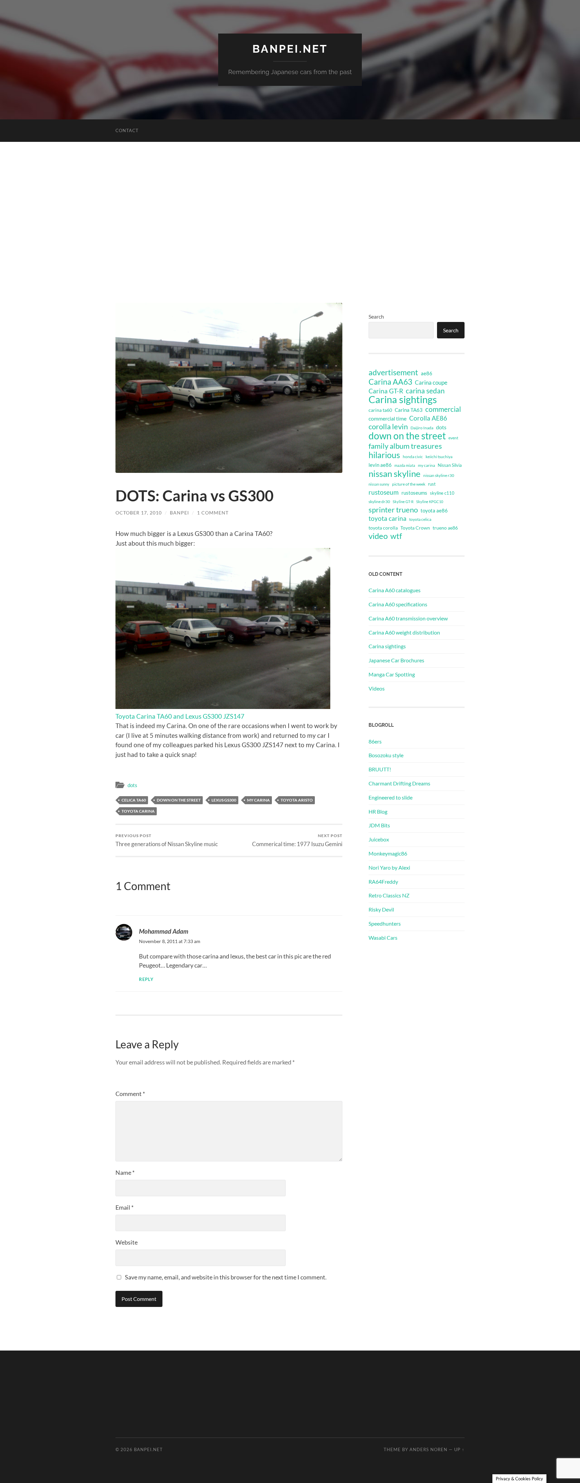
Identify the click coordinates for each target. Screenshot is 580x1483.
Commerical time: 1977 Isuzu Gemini (297, 840)
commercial (443, 409)
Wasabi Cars (383, 937)
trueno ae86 (445, 528)
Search (376, 316)
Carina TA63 (409, 410)
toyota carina (138, 811)
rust (432, 484)
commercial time (387, 419)
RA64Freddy (383, 881)
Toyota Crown (415, 528)
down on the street (179, 800)
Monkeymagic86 (388, 853)
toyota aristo (297, 800)
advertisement (393, 373)
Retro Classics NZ (389, 895)
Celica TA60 (134, 800)
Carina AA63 (390, 382)
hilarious (384, 455)
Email (124, 1207)
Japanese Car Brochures (396, 660)
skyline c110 (442, 493)
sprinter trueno (393, 510)
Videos (377, 688)
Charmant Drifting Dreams (399, 783)
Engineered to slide (391, 797)
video (378, 536)
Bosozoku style (386, 755)
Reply (146, 979)
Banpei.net (290, 49)
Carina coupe (431, 382)
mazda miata (404, 465)
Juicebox (379, 839)
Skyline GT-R (403, 501)
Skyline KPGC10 (429, 501)
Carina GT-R (386, 391)
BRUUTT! (380, 769)
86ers (375, 741)
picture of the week (408, 484)
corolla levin (388, 427)
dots (132, 785)
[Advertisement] (290, 222)
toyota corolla (383, 528)
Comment (130, 1093)
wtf (396, 536)
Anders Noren (428, 1449)
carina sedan (425, 391)
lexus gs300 (223, 800)
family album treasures (405, 446)
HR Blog (378, 811)
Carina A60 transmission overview (408, 618)
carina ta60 (380, 410)
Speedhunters (385, 923)
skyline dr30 (379, 501)
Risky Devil (381, 909)
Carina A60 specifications (398, 604)
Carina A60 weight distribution (404, 632)
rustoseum (384, 492)
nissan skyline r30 (438, 475)
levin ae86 (380, 465)
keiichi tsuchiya (439, 456)
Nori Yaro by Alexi (389, 867)
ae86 (426, 373)
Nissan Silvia (450, 465)
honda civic (413, 456)
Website (126, 1242)
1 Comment (213, 512)
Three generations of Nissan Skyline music (166, 840)
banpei (179, 512)
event (453, 438)
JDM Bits (379, 825)
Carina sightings (403, 399)
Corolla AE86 (428, 418)
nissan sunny (379, 484)
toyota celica (420, 519)
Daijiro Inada (421, 427)
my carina (258, 800)
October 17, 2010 (138, 512)
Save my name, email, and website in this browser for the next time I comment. (226, 1277)
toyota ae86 (434, 510)
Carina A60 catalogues (395, 590)
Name (125, 1172)
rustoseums (414, 493)
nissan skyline (395, 474)
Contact (127, 130)
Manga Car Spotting (392, 674)
